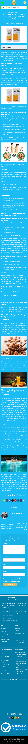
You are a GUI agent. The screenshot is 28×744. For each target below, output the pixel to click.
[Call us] (15, 717)
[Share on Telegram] (24, 500)
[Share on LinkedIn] (18, 500)
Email (4, 564)
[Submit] (25, 7)
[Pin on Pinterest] (15, 500)
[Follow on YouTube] (18, 717)
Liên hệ (4, 631)
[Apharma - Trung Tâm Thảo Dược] (14, 2)
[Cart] (25, 2)
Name (5, 557)
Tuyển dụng (5, 634)
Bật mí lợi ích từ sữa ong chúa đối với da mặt (21, 654)
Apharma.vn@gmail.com (12, 620)
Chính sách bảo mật (7, 636)
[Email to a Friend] (12, 500)
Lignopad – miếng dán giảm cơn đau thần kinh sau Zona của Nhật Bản (7, 526)
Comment (6, 543)
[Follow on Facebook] (9, 717)
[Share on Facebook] (7, 500)
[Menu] (2, 2)
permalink (15, 507)
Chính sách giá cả (21, 633)
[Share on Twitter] (9, 500)
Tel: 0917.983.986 (7, 618)
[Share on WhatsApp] (4, 500)
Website (5, 571)
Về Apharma (5, 628)
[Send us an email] (12, 717)
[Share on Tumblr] (21, 500)
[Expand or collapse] (25, 47)
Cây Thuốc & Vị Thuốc (13, 12)
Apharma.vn (20, 23)
